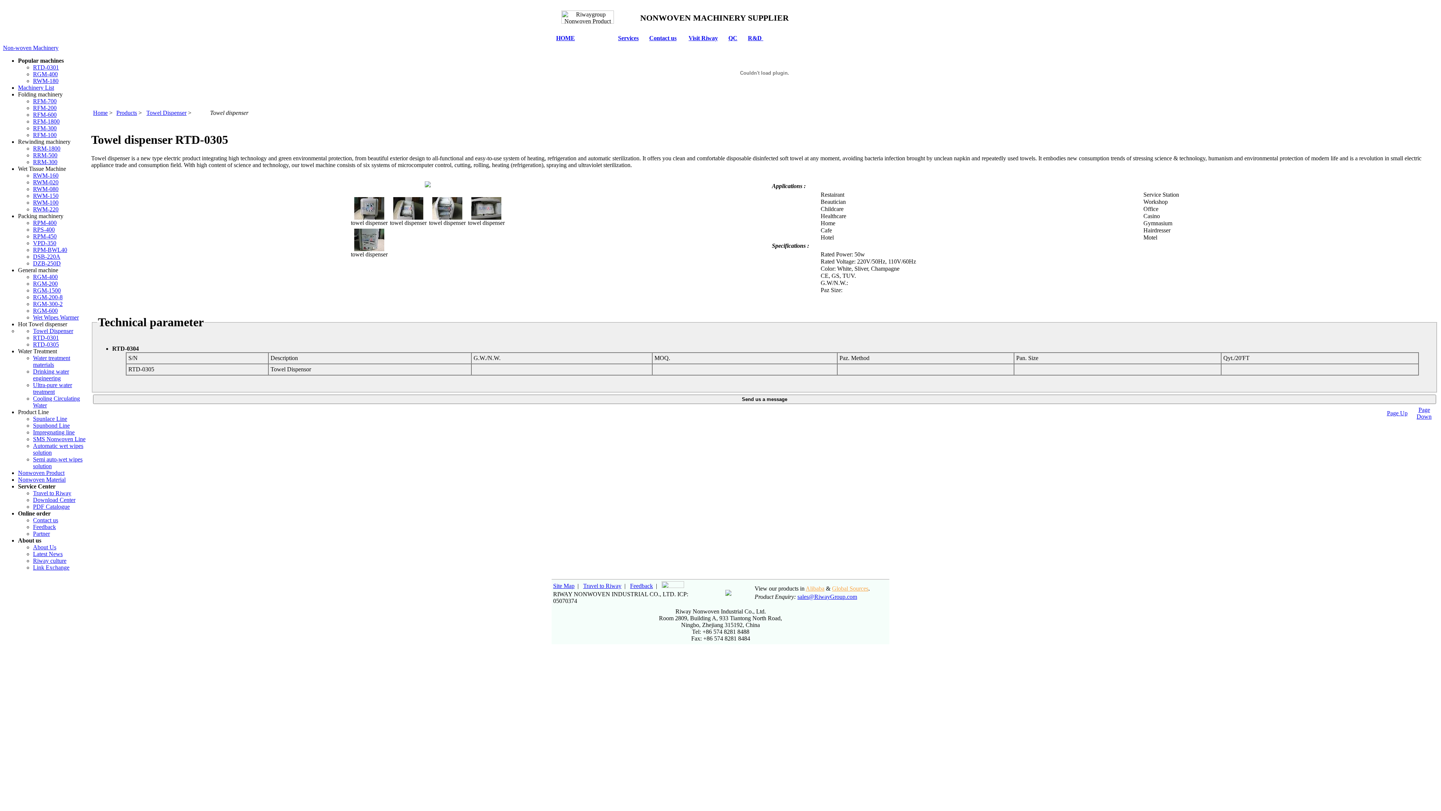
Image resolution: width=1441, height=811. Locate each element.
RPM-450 (45, 236)
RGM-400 (45, 74)
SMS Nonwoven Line (59, 439)
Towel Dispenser (53, 331)
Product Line (33, 412)
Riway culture (49, 561)
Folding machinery (40, 94)
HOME (565, 38)
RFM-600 (45, 115)
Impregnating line (54, 432)
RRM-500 (45, 155)
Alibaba (815, 588)
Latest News (48, 554)
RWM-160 (46, 175)
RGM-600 (45, 311)
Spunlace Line (50, 419)
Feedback (44, 527)
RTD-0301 (46, 67)
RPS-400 (44, 229)
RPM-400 (45, 223)
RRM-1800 (46, 148)
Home (100, 113)
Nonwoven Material (42, 479)
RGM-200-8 (48, 297)
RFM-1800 (46, 121)
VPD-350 (44, 243)
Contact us (663, 38)
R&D (755, 38)
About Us (44, 547)
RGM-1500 (47, 290)
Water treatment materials (51, 361)
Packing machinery (40, 216)
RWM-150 (46, 196)
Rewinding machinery (44, 142)
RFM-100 (45, 135)
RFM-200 (45, 108)
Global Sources (850, 588)
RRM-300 (45, 162)
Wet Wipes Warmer (56, 317)
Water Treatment (37, 351)
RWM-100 (46, 202)
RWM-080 (46, 189)
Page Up (1397, 413)
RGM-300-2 (48, 304)
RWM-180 (46, 81)
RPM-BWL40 (50, 250)
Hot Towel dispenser (42, 324)
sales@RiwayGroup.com (827, 597)
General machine (38, 270)
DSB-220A (46, 256)
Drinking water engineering (51, 374)
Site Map (564, 586)
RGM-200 (45, 283)
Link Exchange (51, 567)
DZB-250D (47, 263)
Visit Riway (703, 38)
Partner (41, 534)
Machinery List (36, 87)
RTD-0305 (46, 344)
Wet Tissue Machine (42, 169)
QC (732, 38)
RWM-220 (46, 209)
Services (628, 38)
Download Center (54, 500)
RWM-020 (46, 182)
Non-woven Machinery (31, 48)
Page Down (1424, 413)
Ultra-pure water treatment (52, 388)
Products (126, 113)
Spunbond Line (51, 425)
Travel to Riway (52, 493)
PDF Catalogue (51, 506)
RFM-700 (45, 101)
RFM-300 (45, 128)
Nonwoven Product (41, 473)
